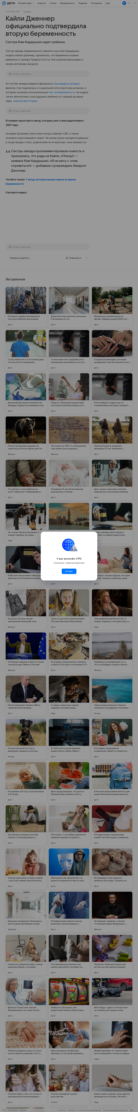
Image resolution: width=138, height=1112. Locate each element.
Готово (69, 571)
